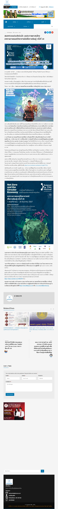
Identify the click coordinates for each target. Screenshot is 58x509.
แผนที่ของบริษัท (12, 495)
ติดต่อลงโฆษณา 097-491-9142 (15, 498)
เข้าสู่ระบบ (51, 7)
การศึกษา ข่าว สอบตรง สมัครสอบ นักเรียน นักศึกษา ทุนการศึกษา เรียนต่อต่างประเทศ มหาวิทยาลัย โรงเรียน (30, 506)
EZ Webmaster (9, 32)
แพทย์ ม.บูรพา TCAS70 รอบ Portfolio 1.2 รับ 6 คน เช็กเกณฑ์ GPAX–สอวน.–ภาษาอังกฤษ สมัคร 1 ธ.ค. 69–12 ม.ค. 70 (42, 329)
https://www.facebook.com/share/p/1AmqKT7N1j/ (36, 165)
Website (40, 375)
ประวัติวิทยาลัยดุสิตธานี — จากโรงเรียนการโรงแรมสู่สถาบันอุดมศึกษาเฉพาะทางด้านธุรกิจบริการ (16, 329)
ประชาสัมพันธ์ (11, 500)
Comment (8, 381)
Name (7, 375)
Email (24, 375)
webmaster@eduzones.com (15, 493)
